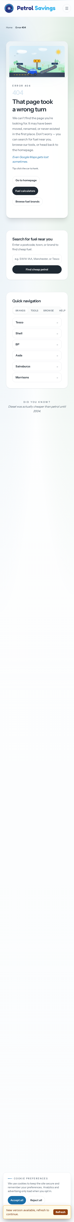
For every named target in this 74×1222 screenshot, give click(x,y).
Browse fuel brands (27, 201)
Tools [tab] (34, 310)
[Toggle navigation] (67, 8)
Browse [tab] (48, 310)
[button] (37, 59)
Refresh (60, 1212)
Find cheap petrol (37, 269)
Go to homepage (26, 180)
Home (9, 27)
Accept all (16, 1200)
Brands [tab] (20, 310)
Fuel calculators (25, 191)
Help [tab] (62, 310)
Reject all (36, 1200)
